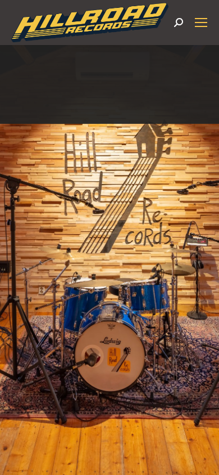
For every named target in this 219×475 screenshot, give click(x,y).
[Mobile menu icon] (201, 22)
